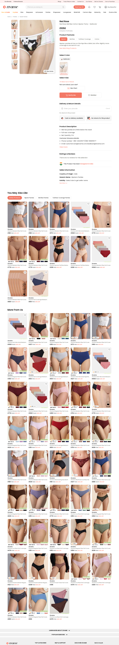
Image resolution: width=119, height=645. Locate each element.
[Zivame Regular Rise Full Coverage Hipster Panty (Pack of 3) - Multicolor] (59, 326)
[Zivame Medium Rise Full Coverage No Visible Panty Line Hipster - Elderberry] (38, 215)
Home (9, 16)
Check (108, 108)
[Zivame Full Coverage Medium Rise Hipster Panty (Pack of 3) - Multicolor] (38, 283)
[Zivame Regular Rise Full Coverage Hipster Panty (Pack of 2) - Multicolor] (38, 326)
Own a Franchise (110, 1)
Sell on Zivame (98, 1)
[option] (14, 24)
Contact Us (80, 1)
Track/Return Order (69, 1)
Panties (15, 16)
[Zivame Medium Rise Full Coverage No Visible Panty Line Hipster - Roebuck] (17, 215)
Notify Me (72, 95)
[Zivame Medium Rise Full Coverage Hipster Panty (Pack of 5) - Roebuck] (17, 283)
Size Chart (73, 88)
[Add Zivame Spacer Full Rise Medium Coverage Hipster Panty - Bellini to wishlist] (88, 238)
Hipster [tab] (63, 39)
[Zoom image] (38, 47)
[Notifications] (89, 7)
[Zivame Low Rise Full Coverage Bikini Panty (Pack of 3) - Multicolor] (80, 498)
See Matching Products (68, 48)
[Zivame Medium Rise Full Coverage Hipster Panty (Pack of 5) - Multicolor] (101, 249)
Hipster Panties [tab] (29, 198)
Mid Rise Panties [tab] (43, 198)
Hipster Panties (23, 16)
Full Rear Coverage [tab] (85, 39)
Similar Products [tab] (14, 198)
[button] (63, 7)
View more (63, 147)
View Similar (50, 71)
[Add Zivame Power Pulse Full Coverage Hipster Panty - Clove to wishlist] (67, 555)
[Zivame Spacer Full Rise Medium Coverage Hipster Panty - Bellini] (80, 249)
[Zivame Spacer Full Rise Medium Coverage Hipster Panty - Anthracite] (59, 249)
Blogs (59, 1)
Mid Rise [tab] (72, 39)
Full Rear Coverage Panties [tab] (61, 198)
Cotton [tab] (97, 39)
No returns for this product (100, 118)
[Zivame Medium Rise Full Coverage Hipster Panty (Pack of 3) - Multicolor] (38, 463)
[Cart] (100, 7)
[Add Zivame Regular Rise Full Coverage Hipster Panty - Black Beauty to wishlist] (88, 521)
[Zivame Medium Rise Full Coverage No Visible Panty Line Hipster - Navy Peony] (59, 215)
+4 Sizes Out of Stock (67, 82)
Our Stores (89, 1)
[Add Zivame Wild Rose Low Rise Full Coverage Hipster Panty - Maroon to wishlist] (88, 452)
